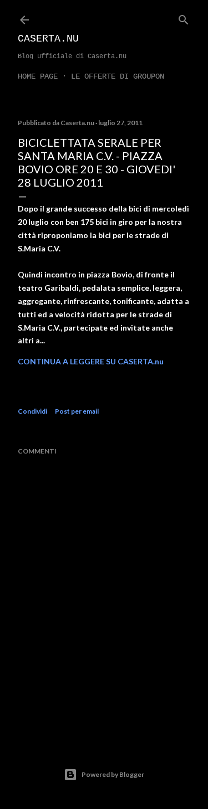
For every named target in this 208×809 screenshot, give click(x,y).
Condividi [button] (32, 411)
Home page (38, 76)
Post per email (77, 411)
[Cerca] (183, 17)
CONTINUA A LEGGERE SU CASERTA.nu (91, 361)
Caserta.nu (48, 38)
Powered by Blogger (113, 774)
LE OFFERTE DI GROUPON (117, 76)
